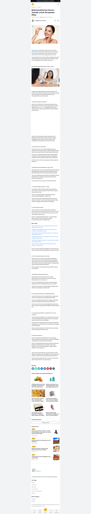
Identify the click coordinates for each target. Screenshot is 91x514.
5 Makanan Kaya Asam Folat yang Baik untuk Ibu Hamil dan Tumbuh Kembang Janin (38, 386)
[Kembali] (33, 4)
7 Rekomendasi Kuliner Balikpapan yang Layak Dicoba (41, 457)
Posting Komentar (45, 422)
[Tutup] (58, 2)
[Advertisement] (45, 123)
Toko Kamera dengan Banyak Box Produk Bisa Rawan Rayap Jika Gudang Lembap (38, 414)
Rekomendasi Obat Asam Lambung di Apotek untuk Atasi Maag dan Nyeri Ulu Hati (52, 386)
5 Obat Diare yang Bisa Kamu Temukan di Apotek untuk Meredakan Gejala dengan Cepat (52, 400)
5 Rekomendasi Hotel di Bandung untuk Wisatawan (41, 441)
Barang (33, 429)
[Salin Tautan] (58, 4)
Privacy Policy (35, 489)
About (33, 482)
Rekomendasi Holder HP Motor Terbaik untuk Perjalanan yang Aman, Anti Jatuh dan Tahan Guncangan (41, 432)
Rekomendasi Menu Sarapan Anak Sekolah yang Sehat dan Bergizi (40, 449)
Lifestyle (33, 446)
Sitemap (33, 493)
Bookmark (57, 512)
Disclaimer (34, 487)
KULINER (33, 501)
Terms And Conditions (37, 491)
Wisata (33, 438)
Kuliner (33, 454)
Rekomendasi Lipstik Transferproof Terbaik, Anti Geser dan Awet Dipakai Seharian (52, 414)
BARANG (34, 499)
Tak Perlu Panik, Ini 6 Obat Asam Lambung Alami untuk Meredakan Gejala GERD (38, 400)
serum (40, 107)
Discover (40, 512)
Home (34, 512)
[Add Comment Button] (58, 20)
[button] (33, 368)
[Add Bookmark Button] (55, 20)
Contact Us (34, 484)
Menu (45, 512)
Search (51, 512)
